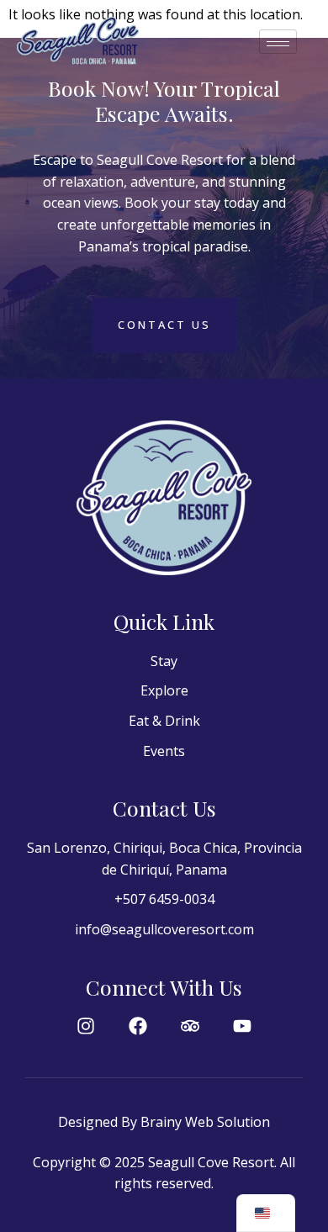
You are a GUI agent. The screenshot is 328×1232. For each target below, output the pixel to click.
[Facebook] (138, 1026)
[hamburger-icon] (278, 41)
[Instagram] (86, 1026)
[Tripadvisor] (190, 1026)
